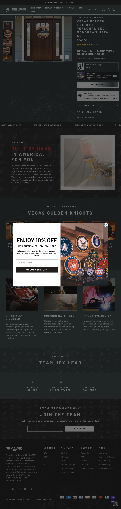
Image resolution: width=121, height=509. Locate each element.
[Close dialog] (106, 224)
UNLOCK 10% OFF (37, 269)
